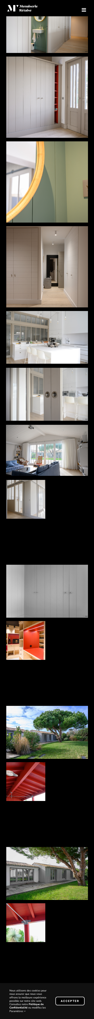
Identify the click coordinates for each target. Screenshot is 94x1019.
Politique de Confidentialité (26, 1005)
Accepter (70, 1001)
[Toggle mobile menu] (84, 9)
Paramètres (16, 1011)
